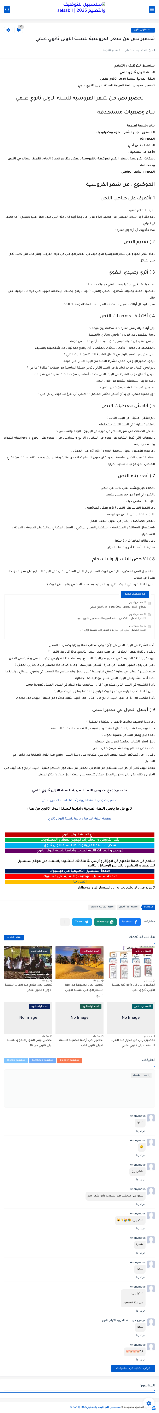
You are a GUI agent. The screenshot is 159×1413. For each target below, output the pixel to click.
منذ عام (148, 980)
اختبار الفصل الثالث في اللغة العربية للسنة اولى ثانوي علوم (111, 618)
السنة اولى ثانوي (143, 30)
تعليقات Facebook (42, 1060)
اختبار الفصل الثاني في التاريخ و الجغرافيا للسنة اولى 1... (113, 630)
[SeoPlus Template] (153, 1407)
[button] (130, 922)
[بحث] (7, 9)
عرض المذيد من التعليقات (133, 1368)
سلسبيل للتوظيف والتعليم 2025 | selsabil (95, 1407)
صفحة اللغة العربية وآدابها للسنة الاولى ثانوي (79, 819)
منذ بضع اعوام (136, 602)
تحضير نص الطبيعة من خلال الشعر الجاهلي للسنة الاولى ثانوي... (84, 990)
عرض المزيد (13, 937)
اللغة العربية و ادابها (101, 907)
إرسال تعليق (141, 1075)
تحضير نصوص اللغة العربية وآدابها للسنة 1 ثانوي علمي (79, 800)
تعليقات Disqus (16, 1060)
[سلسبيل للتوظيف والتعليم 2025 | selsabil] (79, 9)
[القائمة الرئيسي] (152, 9)
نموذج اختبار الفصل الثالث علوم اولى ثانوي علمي (118, 607)
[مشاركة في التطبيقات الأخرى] (65, 922)
